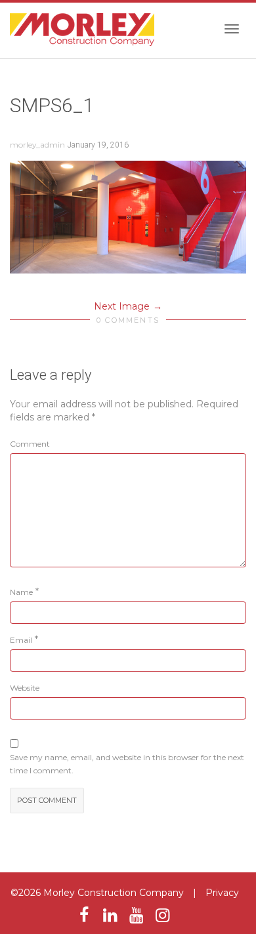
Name (21, 592)
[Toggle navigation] (231, 29)
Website (24, 688)
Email (21, 640)
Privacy (222, 893)
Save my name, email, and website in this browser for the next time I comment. (127, 763)
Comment (30, 444)
